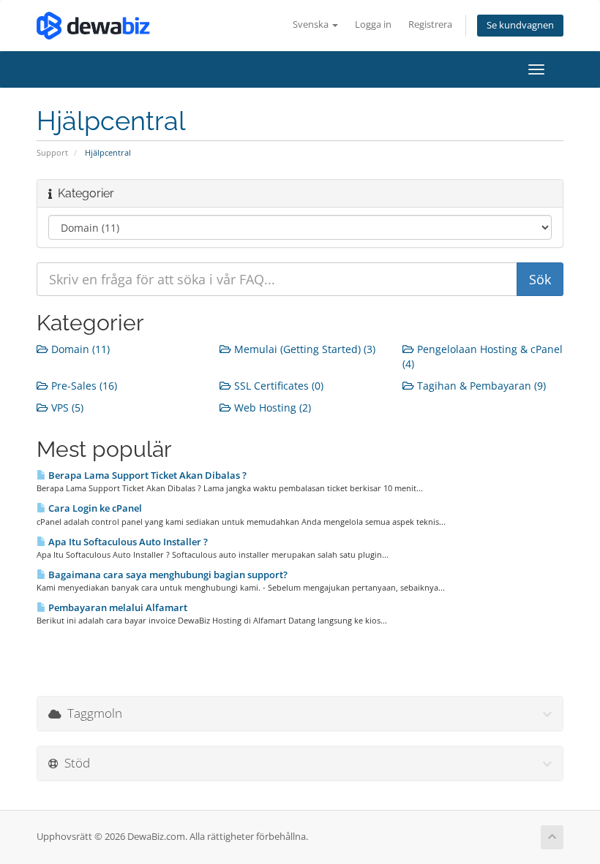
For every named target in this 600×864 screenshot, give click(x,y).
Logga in (373, 24)
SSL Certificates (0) (277, 386)
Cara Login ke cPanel (94, 508)
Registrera (430, 24)
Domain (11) (79, 349)
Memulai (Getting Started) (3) (303, 349)
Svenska (312, 24)
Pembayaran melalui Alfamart (116, 607)
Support (52, 152)
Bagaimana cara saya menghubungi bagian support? (167, 574)
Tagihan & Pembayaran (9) (480, 386)
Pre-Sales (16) (82, 386)
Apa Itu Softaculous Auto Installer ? (127, 541)
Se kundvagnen (520, 25)
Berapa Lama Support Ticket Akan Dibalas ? (146, 475)
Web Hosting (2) (271, 407)
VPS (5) (65, 407)
